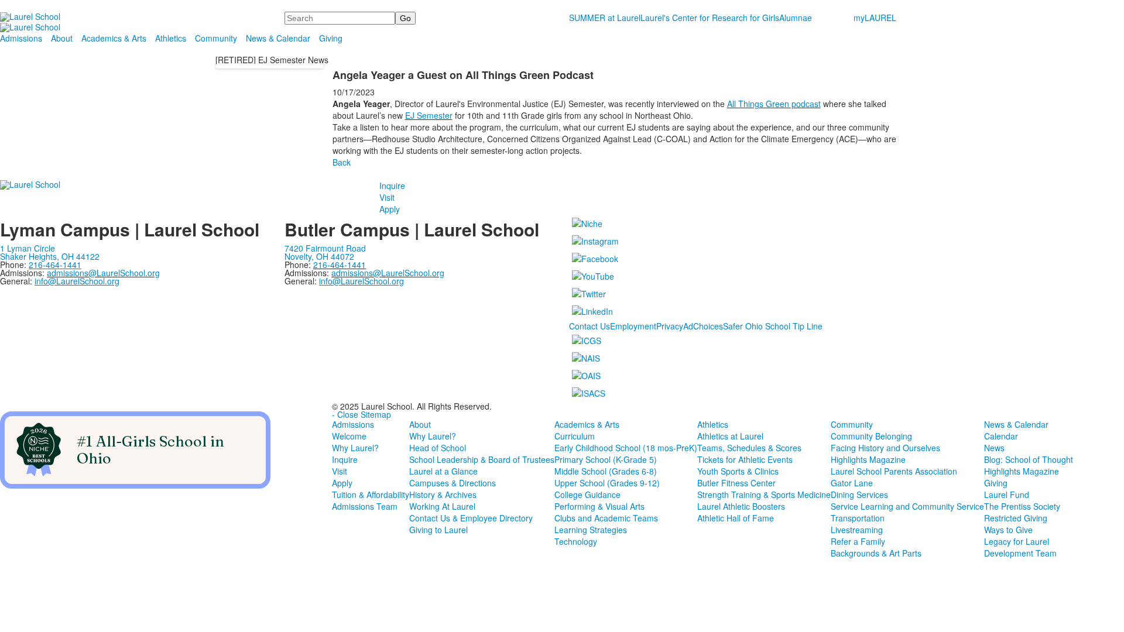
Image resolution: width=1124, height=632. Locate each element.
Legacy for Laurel (1016, 541)
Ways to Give (1008, 529)
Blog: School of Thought (1028, 459)
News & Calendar (278, 38)
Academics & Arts (113, 38)
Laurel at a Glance (443, 471)
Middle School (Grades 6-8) (605, 471)
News (994, 448)
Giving (330, 38)
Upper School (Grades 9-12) (607, 483)
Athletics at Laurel (730, 436)
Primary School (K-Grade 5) (605, 459)
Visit (387, 197)
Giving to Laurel (438, 529)
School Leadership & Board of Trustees (481, 459)
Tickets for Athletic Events (745, 459)
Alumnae (795, 17)
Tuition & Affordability (370, 494)
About (62, 38)
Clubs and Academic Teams (606, 518)
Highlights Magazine (868, 459)
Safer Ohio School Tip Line (773, 326)
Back (342, 162)
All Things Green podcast (774, 103)
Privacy (669, 326)
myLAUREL (875, 17)
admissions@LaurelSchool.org (103, 273)
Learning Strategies (590, 529)
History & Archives (443, 494)
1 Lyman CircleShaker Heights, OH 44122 (50, 252)
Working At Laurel (442, 506)
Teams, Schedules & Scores (749, 448)
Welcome (349, 436)
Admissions (21, 38)
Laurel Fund (1006, 494)
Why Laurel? (355, 448)
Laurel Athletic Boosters (741, 506)
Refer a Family (858, 541)
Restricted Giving (1015, 518)
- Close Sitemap (361, 414)
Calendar (1001, 436)
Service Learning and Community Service (907, 506)
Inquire (392, 185)
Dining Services (859, 494)
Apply (389, 209)
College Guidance (587, 494)
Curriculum (574, 436)
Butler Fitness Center (736, 483)
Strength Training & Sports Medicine (764, 494)
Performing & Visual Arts (599, 506)
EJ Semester (429, 115)
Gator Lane (852, 483)
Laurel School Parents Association (894, 471)
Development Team (1020, 553)
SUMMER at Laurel (604, 17)
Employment (633, 326)
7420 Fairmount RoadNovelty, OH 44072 (325, 252)
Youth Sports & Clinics (738, 471)
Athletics (170, 38)
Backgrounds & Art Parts (876, 553)
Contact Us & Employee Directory (471, 518)
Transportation (858, 518)
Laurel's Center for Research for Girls (709, 17)
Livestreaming (857, 529)
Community (216, 38)
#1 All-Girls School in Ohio (150, 449)
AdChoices (703, 326)
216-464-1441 (339, 264)
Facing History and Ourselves (885, 448)
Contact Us (589, 326)
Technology (575, 541)
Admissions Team (364, 506)
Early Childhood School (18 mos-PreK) (625, 448)
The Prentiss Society (1022, 506)
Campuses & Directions (452, 483)
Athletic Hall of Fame (735, 518)
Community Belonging (871, 436)
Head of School (437, 448)
